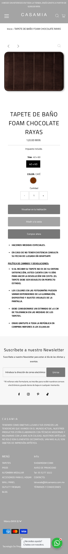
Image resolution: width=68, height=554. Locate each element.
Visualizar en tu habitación (34, 209)
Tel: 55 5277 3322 (43, 472)
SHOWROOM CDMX (43, 463)
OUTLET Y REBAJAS (11, 487)
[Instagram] (28, 394)
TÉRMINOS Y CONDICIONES (47, 487)
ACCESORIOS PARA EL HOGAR (16, 477)
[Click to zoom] (59, 46)
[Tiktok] (47, 394)
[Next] (18, 46)
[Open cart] (63, 16)
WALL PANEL (8, 482)
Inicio (9, 29)
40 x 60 (33, 164)
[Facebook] (19, 394)
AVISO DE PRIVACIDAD (45, 467)
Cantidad (34, 188)
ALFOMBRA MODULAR (13, 472)
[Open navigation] (9, 16)
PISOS (5, 467)
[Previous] (9, 46)
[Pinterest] (38, 394)
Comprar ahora (34, 234)
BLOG (4, 492)
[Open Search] (57, 16)
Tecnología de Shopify (13, 546)
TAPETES (6, 463)
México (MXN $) (11, 521)
